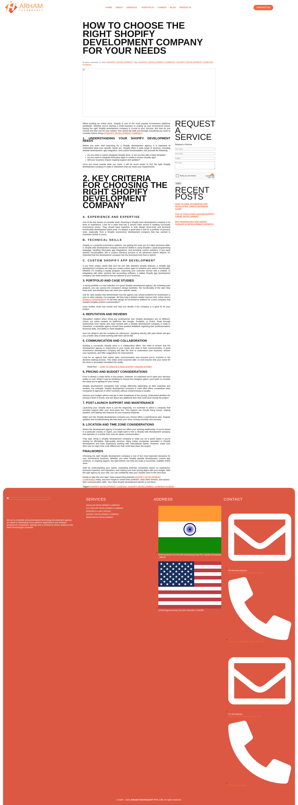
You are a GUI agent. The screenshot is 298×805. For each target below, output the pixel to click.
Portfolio (148, 7)
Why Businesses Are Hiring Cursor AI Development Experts (194, 223)
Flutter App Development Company (105, 508)
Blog (173, 7)
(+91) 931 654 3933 (237, 785)
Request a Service (183, 144)
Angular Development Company (103, 505)
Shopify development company (123, 133)
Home (109, 7)
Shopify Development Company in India (151, 486)
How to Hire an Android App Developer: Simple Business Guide (191, 206)
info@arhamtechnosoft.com (245, 573)
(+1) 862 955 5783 (255, 642)
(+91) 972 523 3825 (237, 642)
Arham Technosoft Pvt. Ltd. (147, 800)
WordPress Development (99, 517)
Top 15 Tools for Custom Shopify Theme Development (194, 215)
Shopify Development (120, 62)
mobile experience (94, 300)
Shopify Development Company (157, 62)
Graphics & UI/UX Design (98, 511)
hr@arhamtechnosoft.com (244, 716)
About (119, 7)
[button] (132, 7)
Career (161, 7)
